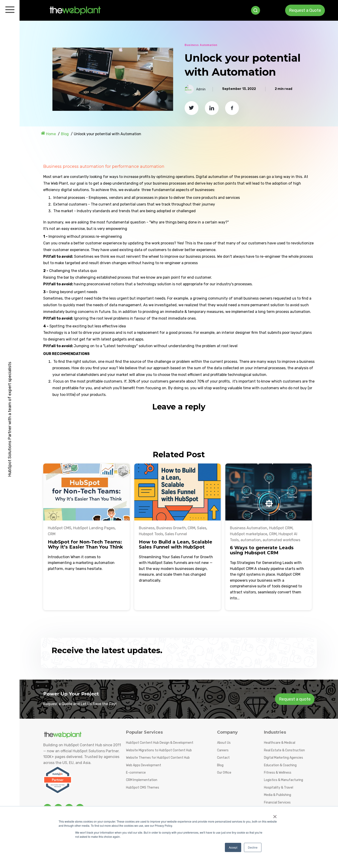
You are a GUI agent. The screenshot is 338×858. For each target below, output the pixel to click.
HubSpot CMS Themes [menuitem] (142, 787)
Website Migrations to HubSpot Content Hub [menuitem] (159, 750)
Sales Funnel (176, 534)
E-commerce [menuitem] (136, 773)
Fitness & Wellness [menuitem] (277, 773)
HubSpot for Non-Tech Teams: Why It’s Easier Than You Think (85, 544)
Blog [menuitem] (220, 765)
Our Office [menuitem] (224, 773)
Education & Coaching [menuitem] (280, 765)
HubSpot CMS (59, 528)
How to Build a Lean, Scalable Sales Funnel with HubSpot (175, 544)
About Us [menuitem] (224, 743)
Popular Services (144, 732)
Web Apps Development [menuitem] (143, 765)
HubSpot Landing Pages (94, 528)
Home (51, 134)
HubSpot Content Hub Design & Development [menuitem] (159, 743)
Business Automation (201, 45)
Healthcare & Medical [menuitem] (279, 743)
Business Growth (171, 528)
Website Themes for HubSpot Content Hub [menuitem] (158, 758)
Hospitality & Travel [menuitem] (278, 787)
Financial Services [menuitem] (277, 802)
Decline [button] (253, 847)
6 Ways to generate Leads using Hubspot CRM (262, 550)
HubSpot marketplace (248, 534)
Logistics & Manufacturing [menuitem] (283, 780)
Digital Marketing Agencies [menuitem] (283, 758)
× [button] (275, 815)
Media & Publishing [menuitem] (277, 795)
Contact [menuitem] (223, 758)
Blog (65, 134)
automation (251, 540)
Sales (201, 528)
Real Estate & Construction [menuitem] (284, 750)
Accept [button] (233, 847)
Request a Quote (305, 10)
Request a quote (295, 699)
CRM (51, 534)
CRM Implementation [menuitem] (141, 780)
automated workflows (281, 540)
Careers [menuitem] (223, 750)
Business (147, 528)
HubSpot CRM (280, 528)
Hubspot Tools (151, 534)
